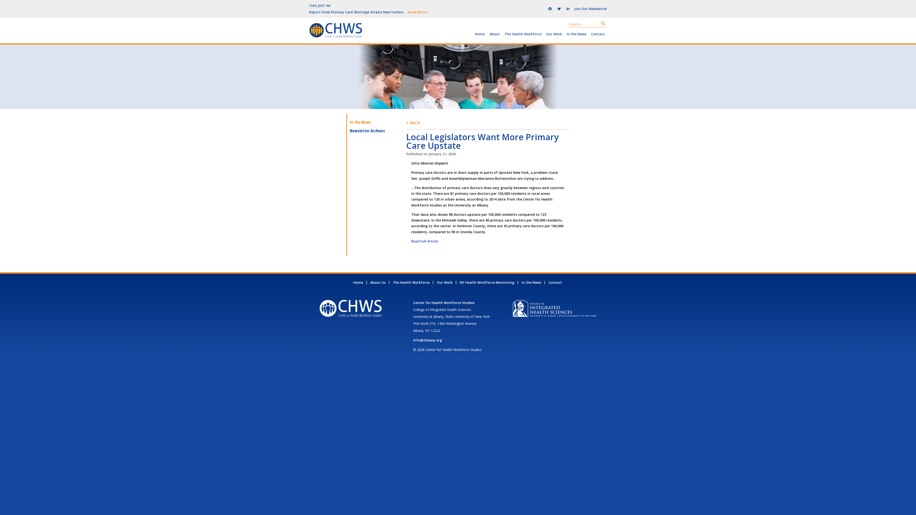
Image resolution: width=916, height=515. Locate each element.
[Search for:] (587, 24)
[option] (416, 12)
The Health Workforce (523, 34)
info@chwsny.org (427, 340)
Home (480, 34)
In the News (576, 34)
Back (415, 122)
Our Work (554, 34)
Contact (598, 34)
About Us (377, 282)
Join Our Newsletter (590, 8)
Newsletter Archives (367, 131)
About (494, 34)
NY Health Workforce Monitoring (487, 282)
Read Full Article (424, 241)
